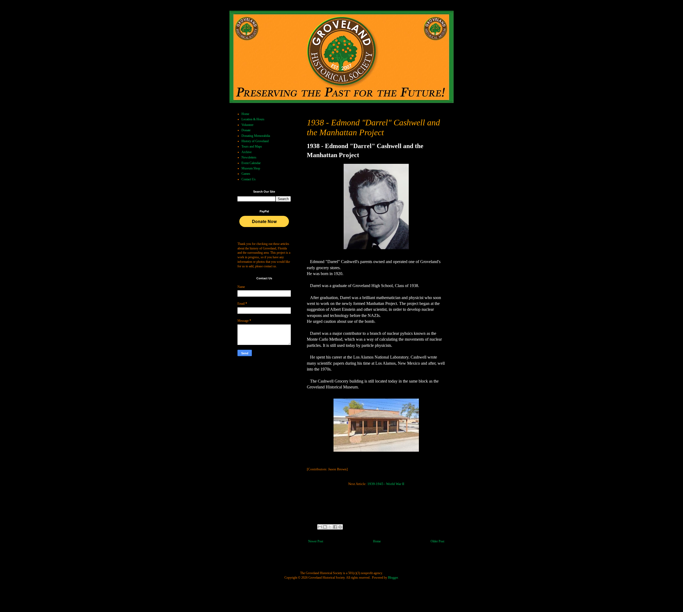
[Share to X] (330, 527)
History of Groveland (255, 141)
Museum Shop (250, 168)
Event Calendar (251, 163)
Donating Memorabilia (255, 136)
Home (377, 541)
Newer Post (315, 541)
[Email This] (320, 527)
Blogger (393, 577)
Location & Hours (252, 119)
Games (245, 174)
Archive (246, 152)
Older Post (437, 541)
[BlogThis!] (325, 527)
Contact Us (248, 179)
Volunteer (247, 125)
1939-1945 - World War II (385, 484)
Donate (246, 130)
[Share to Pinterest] (340, 527)
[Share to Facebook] (335, 527)
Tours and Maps (251, 146)
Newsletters (248, 157)
